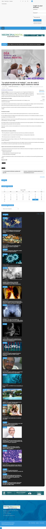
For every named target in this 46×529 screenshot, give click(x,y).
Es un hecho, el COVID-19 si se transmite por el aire (13, 386)
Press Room (6, 1)
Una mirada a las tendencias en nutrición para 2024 (12, 418)
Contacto (11, 1)
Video (3, 1)
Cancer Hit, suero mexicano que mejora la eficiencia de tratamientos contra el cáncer (12, 465)
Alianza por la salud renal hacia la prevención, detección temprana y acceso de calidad (13, 471)
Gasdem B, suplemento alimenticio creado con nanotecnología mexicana (12, 251)
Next (42, 213)
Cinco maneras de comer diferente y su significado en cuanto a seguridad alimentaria (11, 246)
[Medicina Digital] (12, 35)
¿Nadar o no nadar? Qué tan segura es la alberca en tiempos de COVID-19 (12, 402)
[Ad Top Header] (34, 35)
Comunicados (4, 3)
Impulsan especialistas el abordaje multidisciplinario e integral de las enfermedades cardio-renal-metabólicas (12, 283)
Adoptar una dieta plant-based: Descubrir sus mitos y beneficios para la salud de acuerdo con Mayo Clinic (12, 483)
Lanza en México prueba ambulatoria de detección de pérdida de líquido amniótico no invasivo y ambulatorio (12, 340)
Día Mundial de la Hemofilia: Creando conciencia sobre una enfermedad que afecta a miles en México (11, 447)
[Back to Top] (1, 528)
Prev (38, 213)
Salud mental (41, 91)
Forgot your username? (37, 23)
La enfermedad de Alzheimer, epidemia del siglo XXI (11, 172)
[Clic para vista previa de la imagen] (23, 64)
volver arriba (42, 176)
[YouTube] (25, 1)
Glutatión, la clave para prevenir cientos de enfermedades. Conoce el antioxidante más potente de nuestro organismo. (12, 441)
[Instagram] (28, 1)
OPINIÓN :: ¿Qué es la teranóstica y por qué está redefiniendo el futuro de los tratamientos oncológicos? (12, 424)
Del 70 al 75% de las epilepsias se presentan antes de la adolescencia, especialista (13, 372)
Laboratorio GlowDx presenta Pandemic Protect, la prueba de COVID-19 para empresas (12, 354)
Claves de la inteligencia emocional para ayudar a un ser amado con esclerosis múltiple (12, 231)
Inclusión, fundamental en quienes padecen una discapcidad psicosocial (33, 172)
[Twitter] (23, 1)
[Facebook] (20, 1)
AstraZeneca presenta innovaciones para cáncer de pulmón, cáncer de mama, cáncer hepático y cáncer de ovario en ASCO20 (12, 302)
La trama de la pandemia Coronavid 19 (11, 266)
